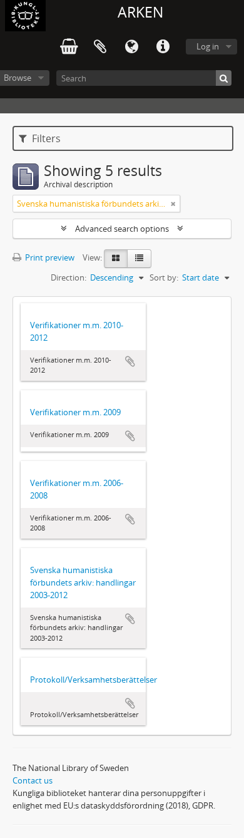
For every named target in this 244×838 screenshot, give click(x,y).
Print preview (48, 257)
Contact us (33, 780)
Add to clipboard (130, 361)
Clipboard (100, 47)
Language (131, 47)
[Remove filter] (173, 203)
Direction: (68, 277)
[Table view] (139, 258)
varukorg (68, 47)
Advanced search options (122, 228)
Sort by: (164, 277)
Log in (207, 46)
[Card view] (116, 258)
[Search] (223, 78)
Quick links (162, 47)
